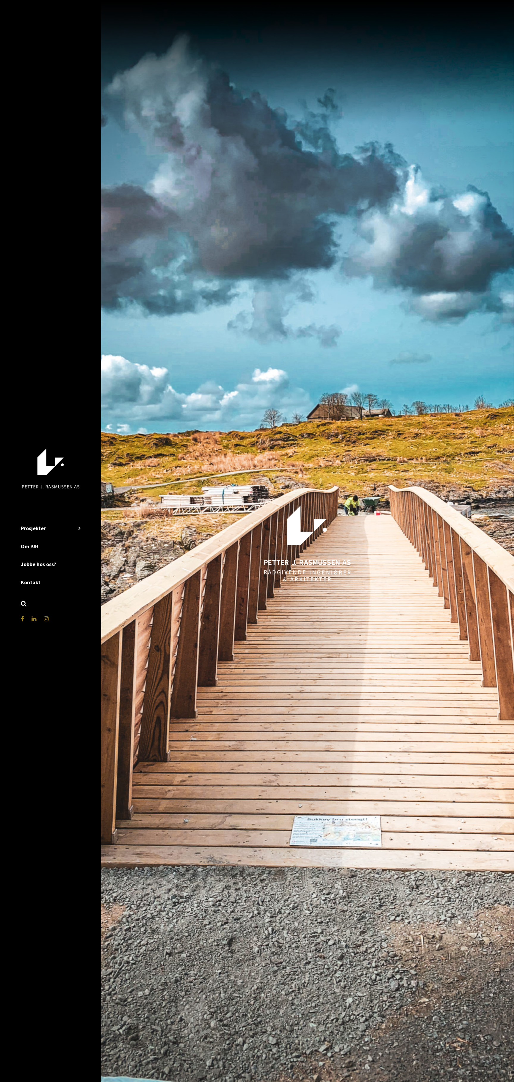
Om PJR (29, 546)
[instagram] (46, 619)
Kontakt (30, 582)
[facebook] (22, 619)
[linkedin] (34, 619)
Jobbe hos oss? (38, 564)
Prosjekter (33, 528)
